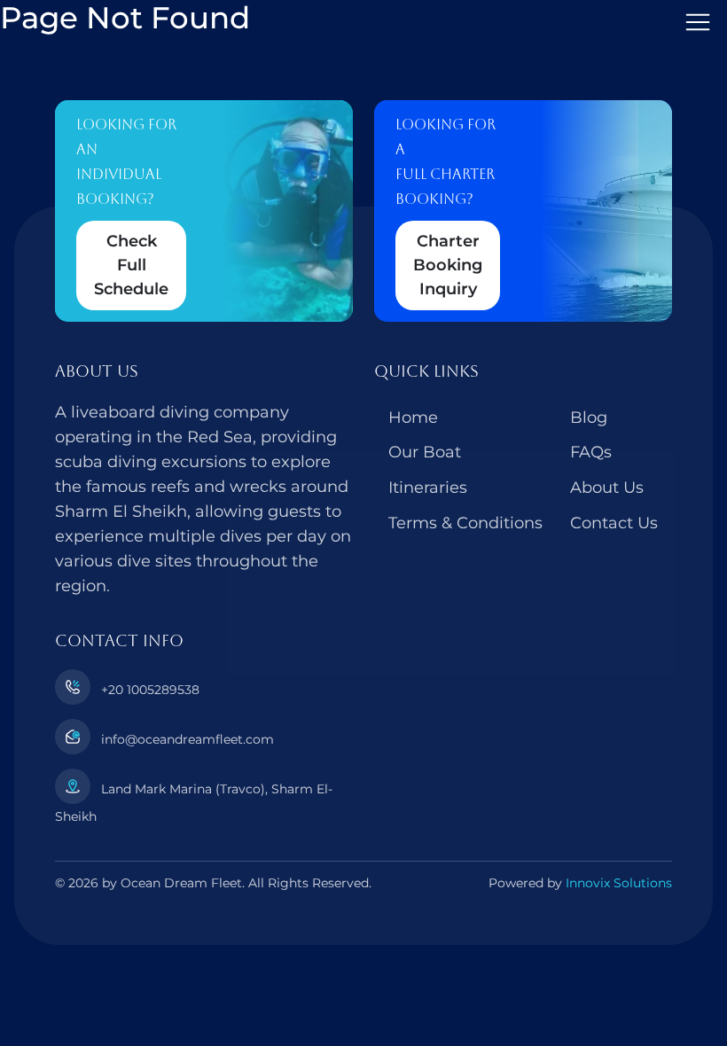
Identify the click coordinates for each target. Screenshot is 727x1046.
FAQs (591, 452)
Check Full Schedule (131, 265)
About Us (607, 487)
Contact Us (614, 523)
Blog (588, 417)
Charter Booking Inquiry (447, 265)
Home (413, 417)
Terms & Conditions (465, 523)
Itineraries (427, 487)
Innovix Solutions (619, 883)
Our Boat (424, 452)
